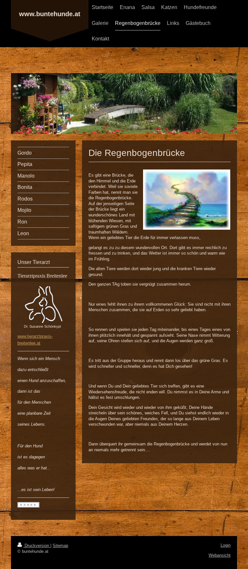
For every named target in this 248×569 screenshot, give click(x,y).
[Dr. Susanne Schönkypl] (43, 303)
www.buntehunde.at (49, 13)
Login (226, 545)
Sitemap (60, 545)
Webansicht (220, 555)
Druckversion (36, 545)
